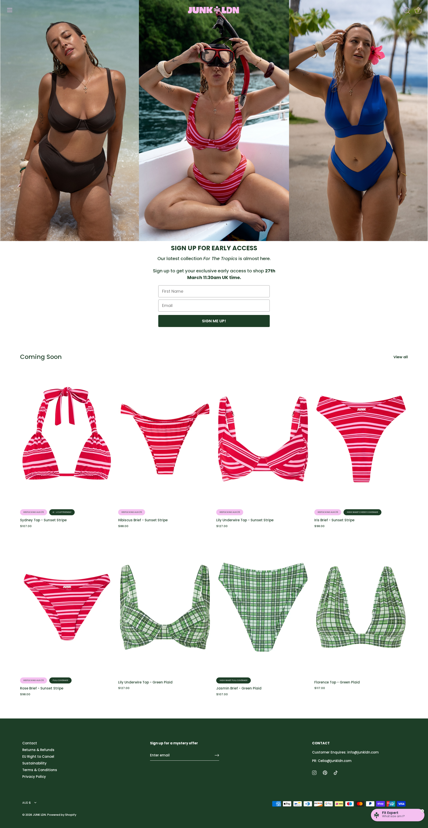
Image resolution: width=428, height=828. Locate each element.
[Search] (407, 11)
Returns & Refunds (38, 749)
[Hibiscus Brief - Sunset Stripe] (165, 439)
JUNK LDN (39, 815)
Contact (29, 743)
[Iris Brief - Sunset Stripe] (361, 439)
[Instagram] (314, 772)
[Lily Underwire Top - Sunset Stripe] (263, 439)
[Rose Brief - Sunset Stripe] (67, 607)
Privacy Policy (34, 776)
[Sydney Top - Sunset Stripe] (67, 439)
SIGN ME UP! (214, 321)
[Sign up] (217, 755)
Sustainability (34, 763)
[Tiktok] (335, 772)
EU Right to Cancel (38, 756)
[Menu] (10, 10)
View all (400, 357)
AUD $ (26, 803)
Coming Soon (41, 357)
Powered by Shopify (61, 815)
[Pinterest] (325, 772)
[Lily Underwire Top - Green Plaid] (165, 607)
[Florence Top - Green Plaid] (361, 607)
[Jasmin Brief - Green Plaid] (263, 607)
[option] (214, 120)
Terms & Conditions (39, 770)
